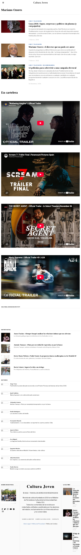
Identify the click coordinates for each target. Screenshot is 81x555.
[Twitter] (5, 509)
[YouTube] (10, 509)
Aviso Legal (27, 524)
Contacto (55, 519)
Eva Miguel (13, 439)
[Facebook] (2, 509)
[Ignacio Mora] (4, 432)
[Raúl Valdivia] (4, 396)
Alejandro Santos (15, 402)
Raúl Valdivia (14, 393)
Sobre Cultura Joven (42, 519)
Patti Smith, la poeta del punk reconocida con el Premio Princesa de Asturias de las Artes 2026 (38, 386)
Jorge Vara (13, 384)
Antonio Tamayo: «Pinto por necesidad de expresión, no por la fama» (38, 345)
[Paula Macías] (4, 469)
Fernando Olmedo (15, 421)
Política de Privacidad (38, 524)
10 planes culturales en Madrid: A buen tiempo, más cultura (27, 450)
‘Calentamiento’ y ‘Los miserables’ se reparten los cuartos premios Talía (31, 422)
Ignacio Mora (14, 430)
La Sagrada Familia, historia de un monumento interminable (27, 441)
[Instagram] (8, 509)
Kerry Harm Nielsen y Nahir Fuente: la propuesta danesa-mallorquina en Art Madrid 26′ (45, 356)
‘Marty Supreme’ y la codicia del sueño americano (24, 395)
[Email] (2, 511)
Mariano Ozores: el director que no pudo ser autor (52, 47)
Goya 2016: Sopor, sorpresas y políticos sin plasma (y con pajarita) (53, 25)
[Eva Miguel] (4, 442)
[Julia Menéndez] (4, 460)
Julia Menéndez (15, 457)
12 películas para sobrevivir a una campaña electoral (52, 68)
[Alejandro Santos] (4, 405)
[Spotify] (13, 509)
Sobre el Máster (28, 519)
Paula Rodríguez (15, 411)
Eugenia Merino (15, 448)
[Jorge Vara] (4, 386)
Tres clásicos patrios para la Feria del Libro (23, 432)
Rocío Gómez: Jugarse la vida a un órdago (29, 367)
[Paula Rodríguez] (4, 414)
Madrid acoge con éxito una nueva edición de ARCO (25, 469)
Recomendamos (49, 65)
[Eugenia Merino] (4, 451)
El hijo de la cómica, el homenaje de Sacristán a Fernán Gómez (76, 541)
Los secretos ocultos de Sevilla (19, 413)
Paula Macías (14, 467)
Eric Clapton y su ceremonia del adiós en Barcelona (25, 459)
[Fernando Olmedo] (4, 423)
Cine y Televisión (35, 21)
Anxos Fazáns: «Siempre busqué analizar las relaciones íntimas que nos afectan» (42, 334)
